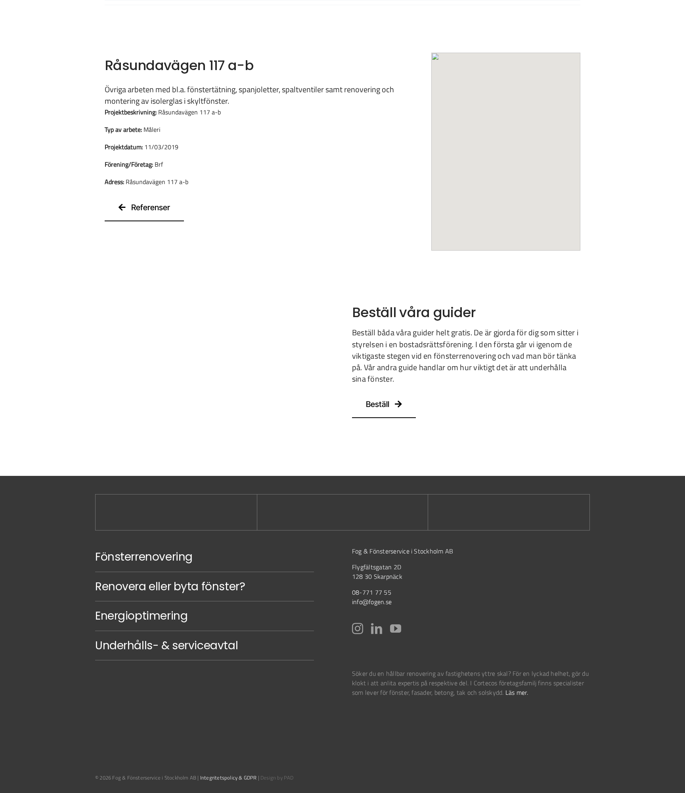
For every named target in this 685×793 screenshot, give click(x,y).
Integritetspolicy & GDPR (228, 778)
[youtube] (395, 628)
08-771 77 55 (371, 592)
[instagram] (357, 628)
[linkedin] (376, 628)
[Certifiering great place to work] (448, 716)
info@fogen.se (372, 602)
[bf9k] (372, 716)
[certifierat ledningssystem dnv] (415, 716)
